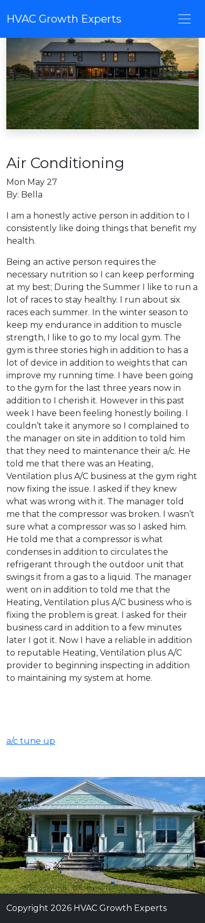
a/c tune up (30, 741)
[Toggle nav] (184, 19)
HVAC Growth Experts (63, 19)
